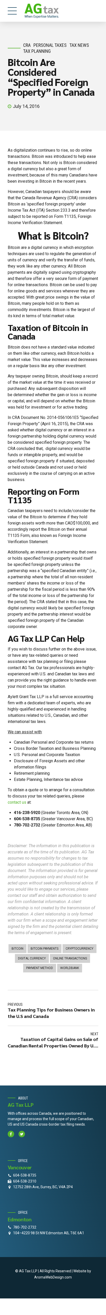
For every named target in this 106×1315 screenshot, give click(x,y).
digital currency (32, 958)
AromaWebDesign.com (53, 1277)
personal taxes (50, 45)
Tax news (79, 45)
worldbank (69, 968)
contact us (17, 802)
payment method (39, 968)
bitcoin (17, 948)
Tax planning (37, 51)
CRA (27, 45)
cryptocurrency (79, 948)
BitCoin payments (44, 948)
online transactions (70, 958)
